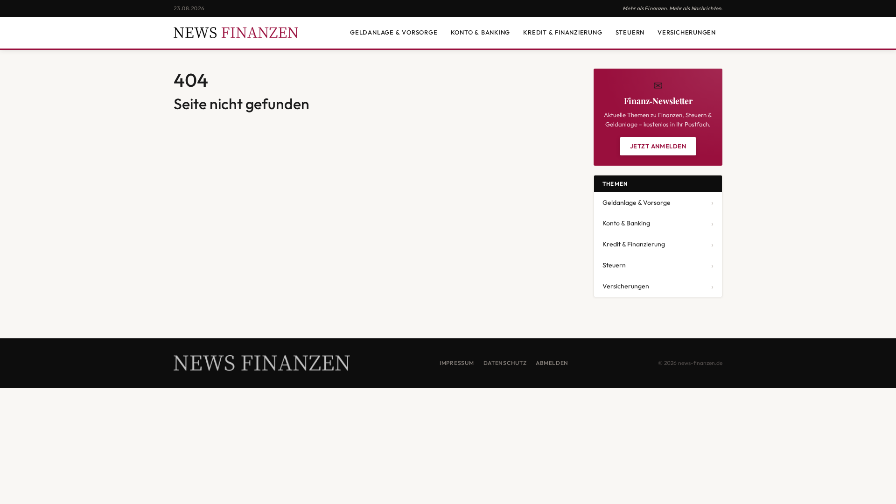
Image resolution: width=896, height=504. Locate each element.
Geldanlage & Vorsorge (393, 32)
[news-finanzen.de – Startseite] (236, 32)
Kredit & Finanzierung (562, 32)
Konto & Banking (481, 32)
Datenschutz (505, 362)
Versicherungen (687, 32)
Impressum (457, 362)
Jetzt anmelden (658, 146)
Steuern (630, 32)
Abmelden (552, 362)
